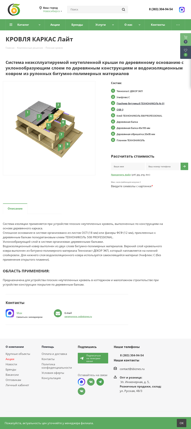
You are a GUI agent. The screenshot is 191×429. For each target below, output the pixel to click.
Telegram (100, 382)
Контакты (48, 359)
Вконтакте (91, 382)
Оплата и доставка (54, 354)
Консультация (51, 378)
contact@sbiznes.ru (132, 369)
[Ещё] (178, 24)
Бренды (11, 369)
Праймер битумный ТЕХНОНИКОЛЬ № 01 (140, 103)
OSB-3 (120, 109)
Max (19, 313)
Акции (10, 359)
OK (182, 423)
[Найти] (123, 9)
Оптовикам (13, 380)
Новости (11, 364)
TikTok (81, 391)
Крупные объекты (18, 354)
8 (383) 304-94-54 (161, 9)
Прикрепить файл (121, 174)
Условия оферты (53, 373)
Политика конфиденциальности (57, 365)
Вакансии (12, 374)
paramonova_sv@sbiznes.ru (78, 316)
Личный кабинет (17, 385)
